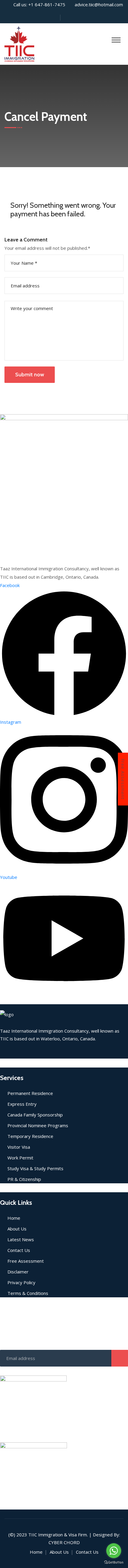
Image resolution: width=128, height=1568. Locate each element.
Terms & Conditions (27, 1293)
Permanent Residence (30, 1093)
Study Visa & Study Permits (35, 1168)
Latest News (20, 1239)
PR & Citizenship (24, 1179)
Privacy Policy (21, 1282)
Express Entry (22, 1104)
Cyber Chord (64, 1542)
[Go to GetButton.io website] (113, 1562)
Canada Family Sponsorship (35, 1115)
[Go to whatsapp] (113, 1550)
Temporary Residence (30, 1136)
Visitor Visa (18, 1147)
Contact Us (18, 1250)
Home (13, 1218)
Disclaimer (18, 1272)
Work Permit (20, 1158)
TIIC (32, 1535)
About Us (16, 1229)
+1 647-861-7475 (46, 4)
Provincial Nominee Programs (37, 1125)
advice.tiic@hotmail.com (99, 4)
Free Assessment (123, 779)
